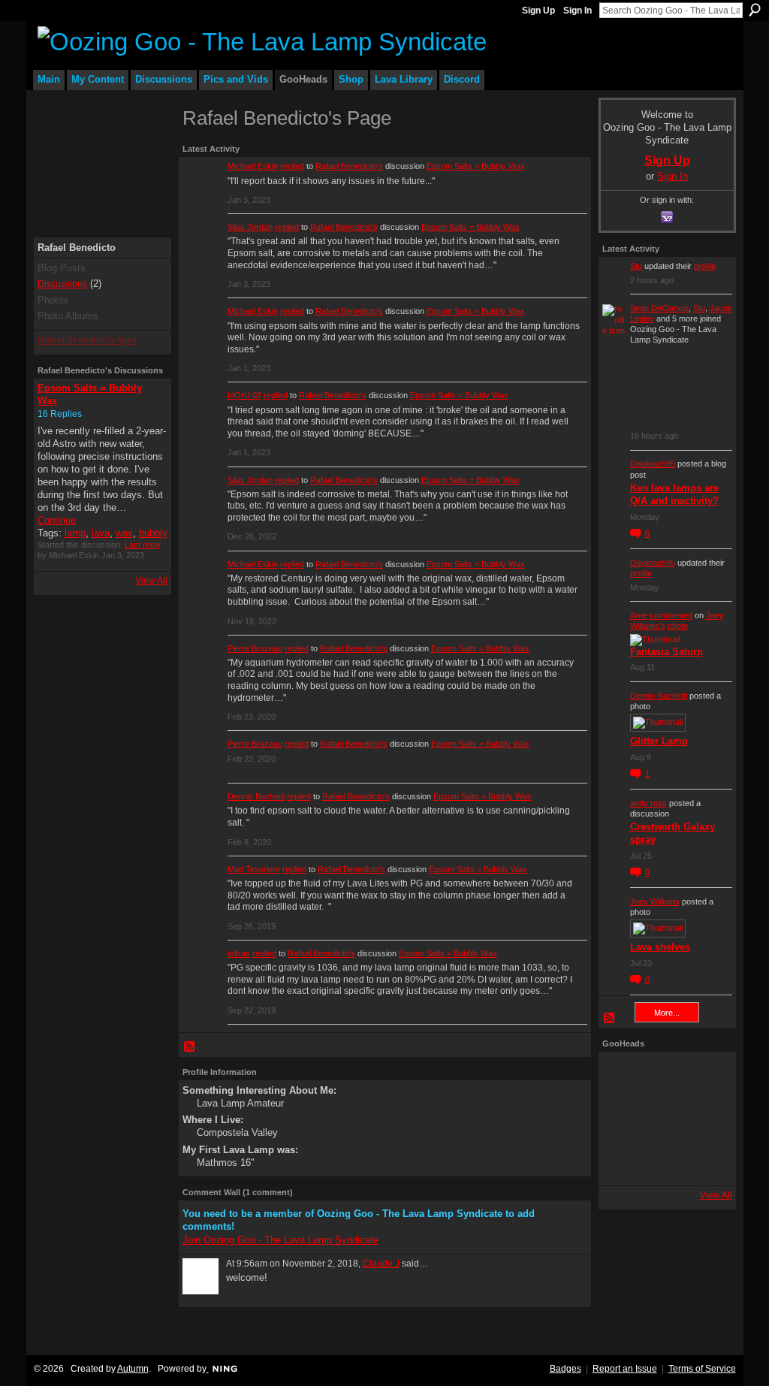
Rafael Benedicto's (349, 166)
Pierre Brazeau (255, 648)
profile (705, 265)
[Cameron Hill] (665, 1076)
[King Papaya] (623, 1076)
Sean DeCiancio (659, 308)
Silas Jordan (250, 226)
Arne (638, 615)
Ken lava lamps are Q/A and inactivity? (674, 494)
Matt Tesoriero (254, 869)
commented (671, 615)
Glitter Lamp (659, 741)
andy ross (648, 803)
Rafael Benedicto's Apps (87, 340)
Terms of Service (702, 1368)
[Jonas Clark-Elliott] (623, 1119)
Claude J (381, 1263)
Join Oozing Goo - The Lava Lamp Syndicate (280, 1240)
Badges (565, 1368)
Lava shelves (660, 947)
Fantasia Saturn (666, 651)
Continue (57, 520)
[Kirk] (665, 1119)
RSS (190, 1047)
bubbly (153, 533)
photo (678, 625)
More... (667, 1012)
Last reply (143, 544)
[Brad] (707, 1119)
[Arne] (665, 1161)
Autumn (133, 1368)
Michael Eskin (253, 166)
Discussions (62, 284)
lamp (75, 533)
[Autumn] (623, 1161)
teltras (239, 953)
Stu (636, 265)
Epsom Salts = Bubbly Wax (476, 166)
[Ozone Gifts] (707, 1076)
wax (124, 533)
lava (101, 533)
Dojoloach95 (652, 463)
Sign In (577, 10)
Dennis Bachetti (256, 796)
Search (755, 10)
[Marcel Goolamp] (707, 1161)
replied (292, 166)
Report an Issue (625, 1368)
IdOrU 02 (244, 395)
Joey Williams (655, 901)
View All (151, 580)
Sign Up (538, 10)
